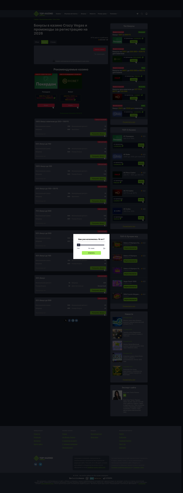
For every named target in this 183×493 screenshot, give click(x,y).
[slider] (78, 245)
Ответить (91, 253)
